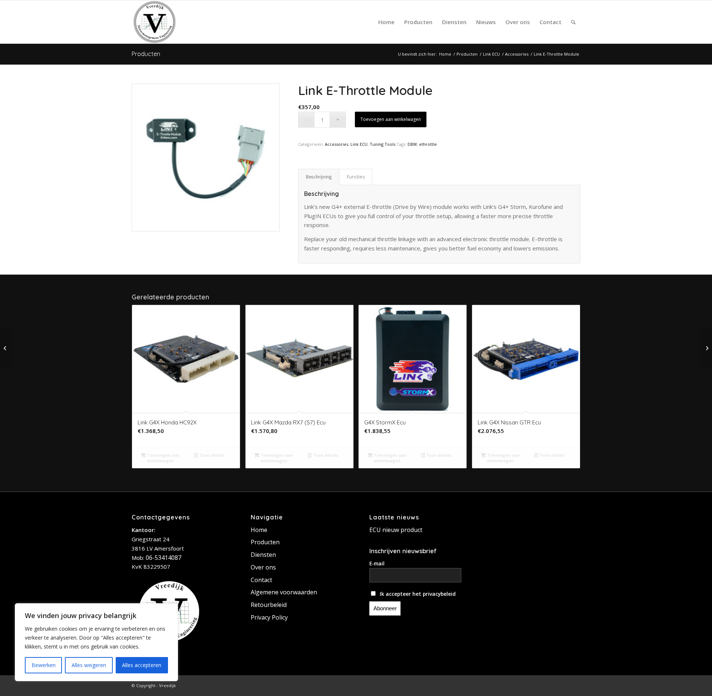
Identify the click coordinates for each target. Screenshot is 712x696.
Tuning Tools (382, 144)
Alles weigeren (89, 665)
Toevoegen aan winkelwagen (390, 119)
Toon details (211, 455)
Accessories (336, 144)
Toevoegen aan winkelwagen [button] (162, 457)
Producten (146, 54)
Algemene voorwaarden (284, 592)
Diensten (263, 555)
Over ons (263, 567)
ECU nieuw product (395, 530)
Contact (261, 580)
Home (259, 530)
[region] (96, 642)
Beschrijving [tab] (319, 177)
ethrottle (428, 144)
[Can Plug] (5, 348)
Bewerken (44, 665)
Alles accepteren (141, 665)
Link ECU (358, 144)
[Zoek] (573, 21)
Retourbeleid (269, 605)
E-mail (377, 563)
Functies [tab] (356, 177)
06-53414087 (163, 558)
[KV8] (706, 348)
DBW (412, 144)
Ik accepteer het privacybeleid (417, 593)
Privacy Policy (269, 617)
